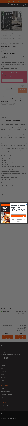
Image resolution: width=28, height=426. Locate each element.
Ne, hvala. (18, 221)
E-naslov (12, 212)
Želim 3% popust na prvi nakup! (18, 216)
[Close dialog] (26, 203)
